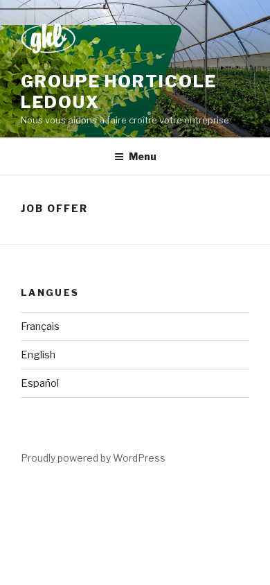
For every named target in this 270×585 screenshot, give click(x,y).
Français (40, 326)
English (38, 355)
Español (40, 383)
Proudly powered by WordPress (93, 458)
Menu (142, 156)
